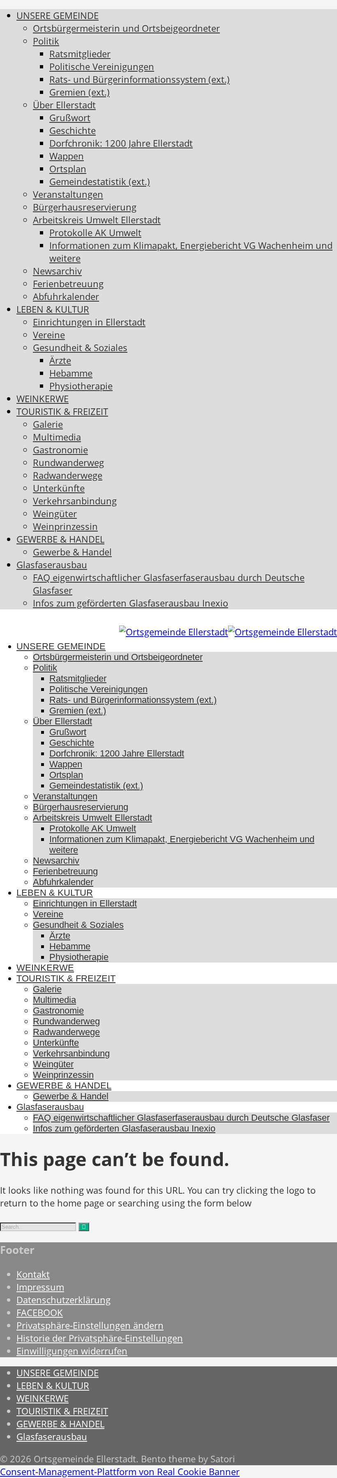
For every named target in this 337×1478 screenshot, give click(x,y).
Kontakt (33, 1274)
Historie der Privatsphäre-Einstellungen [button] (99, 1338)
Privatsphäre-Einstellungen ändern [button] (90, 1325)
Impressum (40, 1287)
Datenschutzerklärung (63, 1299)
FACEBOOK (39, 1312)
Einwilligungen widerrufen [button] (71, 1350)
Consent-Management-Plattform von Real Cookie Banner (120, 1471)
